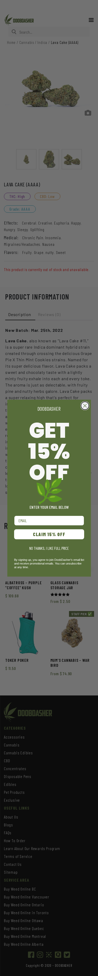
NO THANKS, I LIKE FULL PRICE (49, 548)
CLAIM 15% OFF (49, 534)
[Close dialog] (85, 406)
